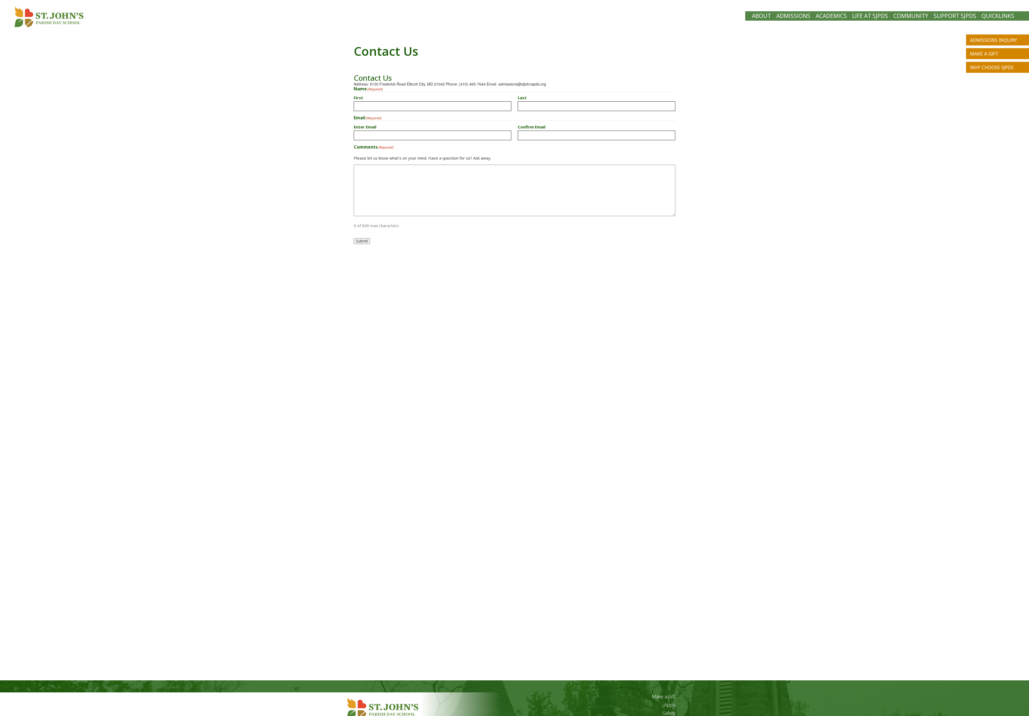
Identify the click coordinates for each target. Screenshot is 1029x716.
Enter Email (365, 126)
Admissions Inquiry (993, 40)
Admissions (793, 16)
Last (522, 97)
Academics (831, 16)
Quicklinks (998, 16)
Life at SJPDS (870, 16)
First (358, 97)
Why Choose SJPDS (991, 67)
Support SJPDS (955, 16)
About (761, 16)
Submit (362, 240)
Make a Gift (984, 53)
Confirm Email (531, 126)
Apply (669, 705)
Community (910, 16)
